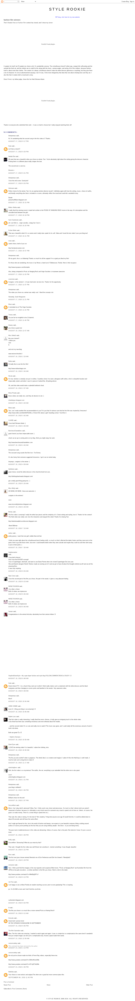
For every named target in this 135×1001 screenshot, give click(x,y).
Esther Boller (12, 230)
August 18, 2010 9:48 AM (18, 691)
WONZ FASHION (13, 586)
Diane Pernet (8, 79)
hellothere (11, 469)
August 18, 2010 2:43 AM (18, 371)
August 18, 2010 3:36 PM (18, 790)
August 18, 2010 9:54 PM (18, 903)
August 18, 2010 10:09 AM (18, 712)
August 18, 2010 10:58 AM (18, 739)
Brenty (10, 512)
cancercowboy (12, 943)
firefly (10, 840)
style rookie (67, 9)
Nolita (10, 361)
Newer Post (7, 985)
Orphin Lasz (12, 716)
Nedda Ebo (11, 156)
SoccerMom (12, 805)
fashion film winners (12, 20)
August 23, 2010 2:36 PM (18, 967)
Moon (10, 304)
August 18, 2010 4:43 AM (18, 445)
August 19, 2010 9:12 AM (18, 913)
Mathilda (11, 972)
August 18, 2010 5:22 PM (18, 850)
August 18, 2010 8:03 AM (18, 571)
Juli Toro (11, 882)
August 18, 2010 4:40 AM (18, 426)
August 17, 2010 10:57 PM (18, 251)
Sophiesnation (12, 552)
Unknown (11, 188)
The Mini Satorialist (14, 930)
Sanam (10, 611)
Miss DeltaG (12, 335)
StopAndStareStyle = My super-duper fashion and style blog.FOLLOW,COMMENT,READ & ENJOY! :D (39, 675)
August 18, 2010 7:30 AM (18, 547)
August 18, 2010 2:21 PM (18, 779)
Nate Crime (11, 576)
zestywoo (11, 865)
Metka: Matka (12, 207)
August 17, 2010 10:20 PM (18, 225)
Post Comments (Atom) (19, 989)
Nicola (10, 376)
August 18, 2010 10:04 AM (18, 701)
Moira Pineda (12, 393)
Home (48, 985)
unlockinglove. (12, 767)
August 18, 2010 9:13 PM (18, 877)
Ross (10, 854)
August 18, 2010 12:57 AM (18, 330)
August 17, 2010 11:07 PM (18, 284)
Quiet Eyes (11, 744)
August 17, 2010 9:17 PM (18, 141)
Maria (10, 408)
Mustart (10, 170)
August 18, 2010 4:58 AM (18, 464)
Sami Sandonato (13, 220)
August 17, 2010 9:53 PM (18, 183)
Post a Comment (9, 982)
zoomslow (11, 279)
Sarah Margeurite (20, 297)
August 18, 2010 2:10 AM (18, 356)
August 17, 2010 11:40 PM (18, 320)
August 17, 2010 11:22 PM (18, 310)
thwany (10, 325)
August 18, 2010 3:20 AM (18, 403)
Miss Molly (11, 488)
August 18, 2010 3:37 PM (18, 800)
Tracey (10, 314)
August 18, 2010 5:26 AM (18, 483)
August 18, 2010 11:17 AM (18, 763)
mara (9, 241)
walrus (10, 533)
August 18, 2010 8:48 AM (18, 678)
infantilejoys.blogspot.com (16, 400)
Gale (9, 683)
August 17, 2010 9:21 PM (18, 173)
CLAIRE (10, 420)
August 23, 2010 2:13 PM (18, 948)
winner (51, 22)
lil (8, 907)
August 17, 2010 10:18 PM (18, 215)
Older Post (89, 985)
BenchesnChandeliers (15, 431)
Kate (9, 146)
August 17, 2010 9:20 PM (18, 151)
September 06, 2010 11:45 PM (20, 977)
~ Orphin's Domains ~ (15, 737)
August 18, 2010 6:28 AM (18, 507)
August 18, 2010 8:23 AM (18, 581)
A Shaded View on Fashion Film (16, 22)
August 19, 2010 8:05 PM (18, 926)
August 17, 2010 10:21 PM (18, 236)
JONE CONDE (12, 706)
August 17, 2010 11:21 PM (18, 299)
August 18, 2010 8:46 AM (18, 594)
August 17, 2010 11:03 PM (18, 274)
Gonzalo (11, 918)
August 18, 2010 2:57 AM (18, 388)
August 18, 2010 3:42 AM (18, 415)
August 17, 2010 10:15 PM (18, 202)
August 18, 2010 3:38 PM (18, 835)
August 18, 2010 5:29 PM (18, 860)
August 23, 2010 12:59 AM (18, 938)
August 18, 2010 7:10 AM (18, 528)
